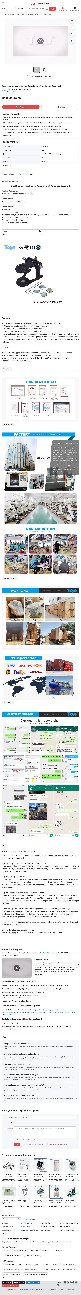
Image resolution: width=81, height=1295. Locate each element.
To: (12, 1123)
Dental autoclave (7, 1230)
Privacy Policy (70, 1289)
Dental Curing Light (31, 1012)
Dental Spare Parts (36, 1010)
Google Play (19, 1282)
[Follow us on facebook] (65, 1282)
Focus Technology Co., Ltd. (26, 1289)
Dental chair (5, 1223)
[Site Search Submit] (52, 9)
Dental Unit (25, 1010)
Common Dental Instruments (12, 1255)
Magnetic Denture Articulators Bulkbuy (35, 1274)
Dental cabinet (25, 1227)
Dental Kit (6, 1250)
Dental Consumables (20, 1250)
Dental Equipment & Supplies (29, 14)
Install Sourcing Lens (11, 1285)
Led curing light (45, 1230)
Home (4, 14)
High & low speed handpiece (29, 1230)
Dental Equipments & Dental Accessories (56, 1010)
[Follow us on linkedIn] (58, 1285)
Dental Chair (17, 1010)
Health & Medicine (13, 14)
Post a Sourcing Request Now (57, 1144)
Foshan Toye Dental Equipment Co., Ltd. (19, 89)
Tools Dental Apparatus (32, 1255)
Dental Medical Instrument (51, 1269)
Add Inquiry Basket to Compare (41, 76)
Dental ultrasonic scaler (67, 1230)
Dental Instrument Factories (12, 1265)
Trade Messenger (33, 1282)
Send (16, 1144)
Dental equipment (7, 1227)
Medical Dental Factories (32, 1265)
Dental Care (34, 1250)
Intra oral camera (26, 1223)
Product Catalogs (29, 1219)
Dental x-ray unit (65, 1227)
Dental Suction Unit (44, 1012)
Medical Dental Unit (69, 1269)
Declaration (61, 1289)
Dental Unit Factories (68, 1265)
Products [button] (20, 9)
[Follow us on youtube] (73, 1282)
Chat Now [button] (61, 107)
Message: (10, 1128)
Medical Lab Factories (50, 1265)
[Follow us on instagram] (71, 1282)
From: (11, 1118)
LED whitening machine (47, 1227)
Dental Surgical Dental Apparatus (52, 1250)
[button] (3, 3)
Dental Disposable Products (60, 1012)
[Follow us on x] (68, 1282)
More (3, 1278)
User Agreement (51, 1289)
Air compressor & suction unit (69, 1223)
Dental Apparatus (46, 14)
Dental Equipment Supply (11, 1269)
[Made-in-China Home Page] (40, 3)
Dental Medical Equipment (31, 1269)
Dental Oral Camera (17, 1012)
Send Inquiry (20, 107)
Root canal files (45, 1223)
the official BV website (47, 953)
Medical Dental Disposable (12, 1274)
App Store (7, 1282)
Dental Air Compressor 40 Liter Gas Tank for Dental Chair (56, 1203)
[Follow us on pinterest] (76, 1282)
